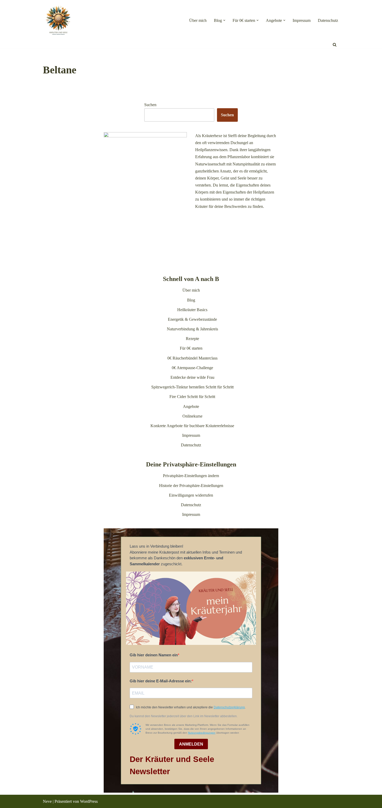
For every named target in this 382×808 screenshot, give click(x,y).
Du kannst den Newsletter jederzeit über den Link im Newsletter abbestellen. (184, 716)
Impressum (302, 20)
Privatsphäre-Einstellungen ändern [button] (191, 475)
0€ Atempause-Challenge (192, 367)
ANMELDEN (191, 744)
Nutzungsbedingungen (201, 732)
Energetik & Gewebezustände (192, 319)
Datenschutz (328, 20)
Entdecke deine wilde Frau (192, 377)
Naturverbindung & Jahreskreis (192, 329)
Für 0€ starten (191, 348)
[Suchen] (335, 45)
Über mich (198, 20)
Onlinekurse (192, 416)
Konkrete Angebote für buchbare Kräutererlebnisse (192, 426)
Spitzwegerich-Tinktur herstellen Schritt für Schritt (192, 387)
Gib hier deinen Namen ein (154, 655)
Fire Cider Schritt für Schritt (192, 396)
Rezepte (192, 338)
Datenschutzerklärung (229, 707)
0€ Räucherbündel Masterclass (192, 358)
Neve (47, 801)
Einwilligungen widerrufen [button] (191, 495)
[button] (224, 20)
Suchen (150, 104)
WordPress (89, 801)
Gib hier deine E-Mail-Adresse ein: (161, 681)
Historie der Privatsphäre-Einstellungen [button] (191, 485)
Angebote (191, 406)
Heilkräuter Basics (192, 309)
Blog (191, 300)
